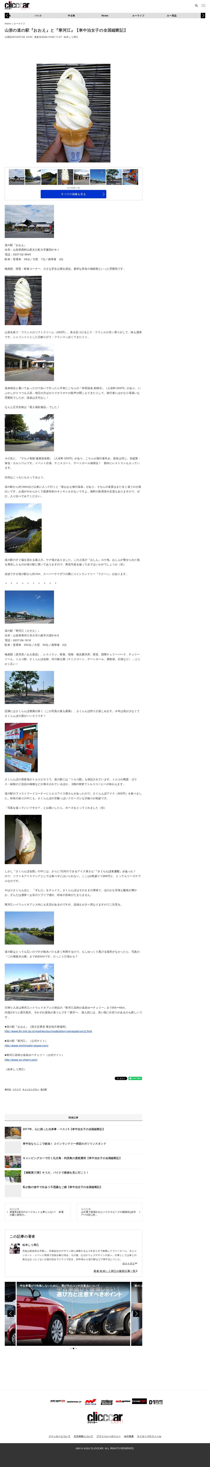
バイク (38, 15)
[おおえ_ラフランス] (23, 300)
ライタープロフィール (149, 1436)
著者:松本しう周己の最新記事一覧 (115, 1271)
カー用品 (172, 15)
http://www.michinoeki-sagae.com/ (27, 1045)
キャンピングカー (30, 1089)
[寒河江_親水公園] (29, 928)
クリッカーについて (60, 1436)
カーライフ (138, 15)
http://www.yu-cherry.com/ (21, 1059)
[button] (203, 15)
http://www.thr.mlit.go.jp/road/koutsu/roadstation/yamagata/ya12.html (48, 1031)
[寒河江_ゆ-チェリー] (29, 982)
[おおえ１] (29, 221)
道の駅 (44, 1089)
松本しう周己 (71, 37)
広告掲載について (83, 1436)
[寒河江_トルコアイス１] (21, 747)
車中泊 (8, 1089)
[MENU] (203, 6)
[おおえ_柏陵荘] (29, 362)
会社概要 (129, 1436)
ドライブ (16, 1089)
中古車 (71, 15)
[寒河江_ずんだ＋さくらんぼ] (23, 839)
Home (105, 15)
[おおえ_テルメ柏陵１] (29, 432)
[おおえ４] (23, 528)
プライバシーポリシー (108, 1436)
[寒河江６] (29, 687)
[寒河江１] (29, 607)
